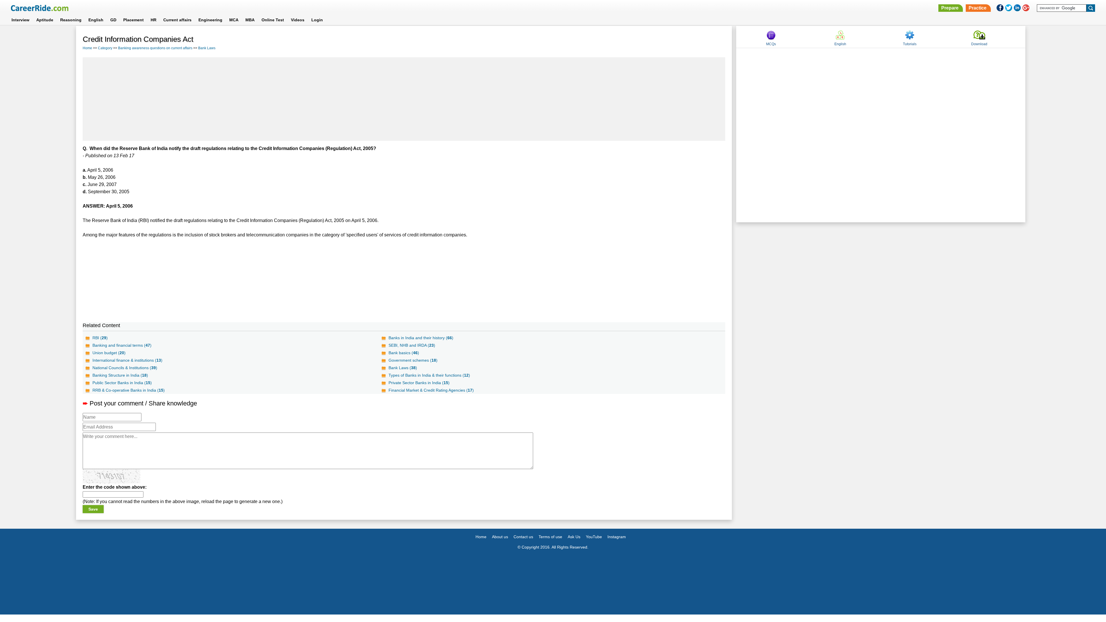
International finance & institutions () (127, 360)
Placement (133, 20)
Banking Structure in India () (120, 375)
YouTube (594, 536)
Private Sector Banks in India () (419, 382)
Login (317, 20)
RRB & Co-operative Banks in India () (128, 390)
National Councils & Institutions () (124, 367)
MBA (250, 20)
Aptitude (44, 20)
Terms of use (550, 536)
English (95, 20)
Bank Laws (206, 48)
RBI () (100, 337)
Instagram (616, 536)
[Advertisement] (404, 99)
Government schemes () (413, 360)
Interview (20, 20)
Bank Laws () (403, 367)
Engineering (210, 20)
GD (113, 20)
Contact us (523, 536)
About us (500, 536)
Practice (977, 7)
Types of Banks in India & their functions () (429, 375)
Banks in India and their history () (421, 337)
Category (105, 48)
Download (979, 44)
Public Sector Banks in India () (122, 382)
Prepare (950, 7)
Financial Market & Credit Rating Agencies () (431, 390)
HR (153, 20)
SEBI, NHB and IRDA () (412, 345)
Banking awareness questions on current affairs (155, 48)
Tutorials (909, 44)
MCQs (771, 44)
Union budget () (109, 352)
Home (87, 48)
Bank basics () (404, 352)
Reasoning (71, 20)
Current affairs (177, 20)
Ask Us (574, 536)
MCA (233, 20)
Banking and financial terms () (121, 345)
